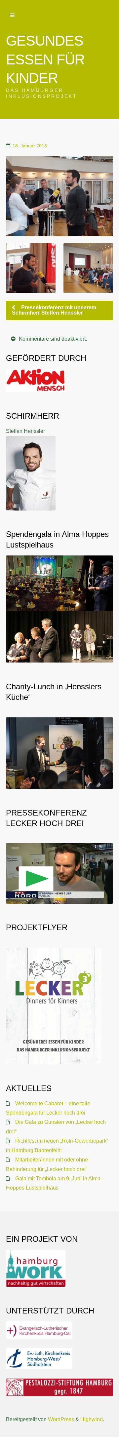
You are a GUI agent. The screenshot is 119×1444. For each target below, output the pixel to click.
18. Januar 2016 (30, 145)
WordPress (61, 1419)
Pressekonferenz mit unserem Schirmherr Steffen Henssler (54, 310)
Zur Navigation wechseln (12, 15)
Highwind (91, 1419)
